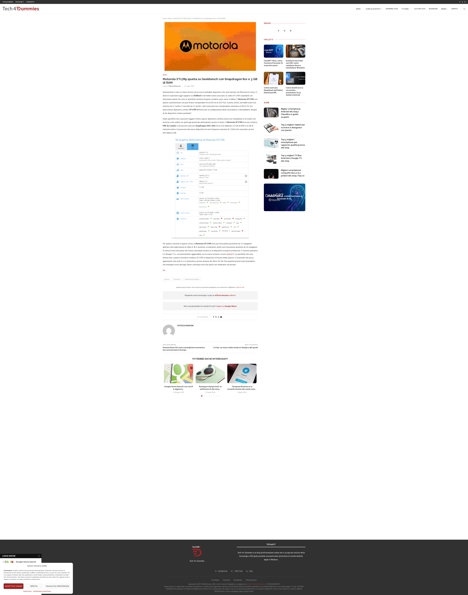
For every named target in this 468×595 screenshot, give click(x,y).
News (358, 9)
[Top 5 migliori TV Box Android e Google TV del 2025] (271, 159)
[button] (167, 382)
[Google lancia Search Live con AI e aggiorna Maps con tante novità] (178, 373)
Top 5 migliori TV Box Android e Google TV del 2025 (291, 158)
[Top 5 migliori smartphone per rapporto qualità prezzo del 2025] (271, 143)
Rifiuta (33, 586)
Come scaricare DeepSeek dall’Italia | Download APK (273, 90)
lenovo (166, 279)
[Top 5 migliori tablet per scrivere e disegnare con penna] (271, 128)
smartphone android (192, 279)
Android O (230, 254)
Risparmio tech (392, 9)
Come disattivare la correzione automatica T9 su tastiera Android (294, 91)
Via (164, 270)
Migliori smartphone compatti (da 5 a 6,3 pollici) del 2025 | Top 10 (292, 173)
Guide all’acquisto (373, 9)
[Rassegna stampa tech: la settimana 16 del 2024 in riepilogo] (210, 373)
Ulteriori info (240, 287)
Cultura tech (419, 9)
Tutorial (405, 9)
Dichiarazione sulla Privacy (42, 591)
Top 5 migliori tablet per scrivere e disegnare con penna (293, 127)
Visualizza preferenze (57, 586)
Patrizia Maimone (175, 86)
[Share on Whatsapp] (218, 317)
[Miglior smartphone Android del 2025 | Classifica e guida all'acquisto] (271, 112)
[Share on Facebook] (213, 317)
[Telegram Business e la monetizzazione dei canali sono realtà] (242, 373)
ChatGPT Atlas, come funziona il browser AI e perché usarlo (273, 63)
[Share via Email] (221, 317)
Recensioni (433, 9)
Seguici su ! (226, 306)
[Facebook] (459, 2)
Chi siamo (215, 580)
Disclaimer (238, 580)
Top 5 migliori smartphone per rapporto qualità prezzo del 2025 (293, 143)
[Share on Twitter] (216, 317)
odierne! (225, 295)
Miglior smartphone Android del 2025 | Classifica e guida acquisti (291, 113)
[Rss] (465, 2)
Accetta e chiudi (13, 586)
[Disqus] (210, 434)
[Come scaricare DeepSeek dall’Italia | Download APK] (273, 78)
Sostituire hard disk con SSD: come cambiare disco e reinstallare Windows (295, 64)
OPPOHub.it (19, 2)
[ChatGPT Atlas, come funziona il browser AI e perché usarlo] (273, 51)
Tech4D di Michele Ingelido (255, 584)
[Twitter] (462, 2)
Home (165, 18)
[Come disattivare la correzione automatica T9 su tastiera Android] (295, 78)
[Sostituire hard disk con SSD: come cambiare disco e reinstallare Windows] (295, 51)
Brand (443, 9)
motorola (177, 279)
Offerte (454, 9)
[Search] (464, 9)
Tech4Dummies (7, 2)
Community (30, 2)
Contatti (226, 580)
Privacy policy (251, 580)
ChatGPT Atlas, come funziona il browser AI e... (284, 197)
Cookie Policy (27, 591)
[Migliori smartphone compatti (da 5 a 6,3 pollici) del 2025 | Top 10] (271, 174)
